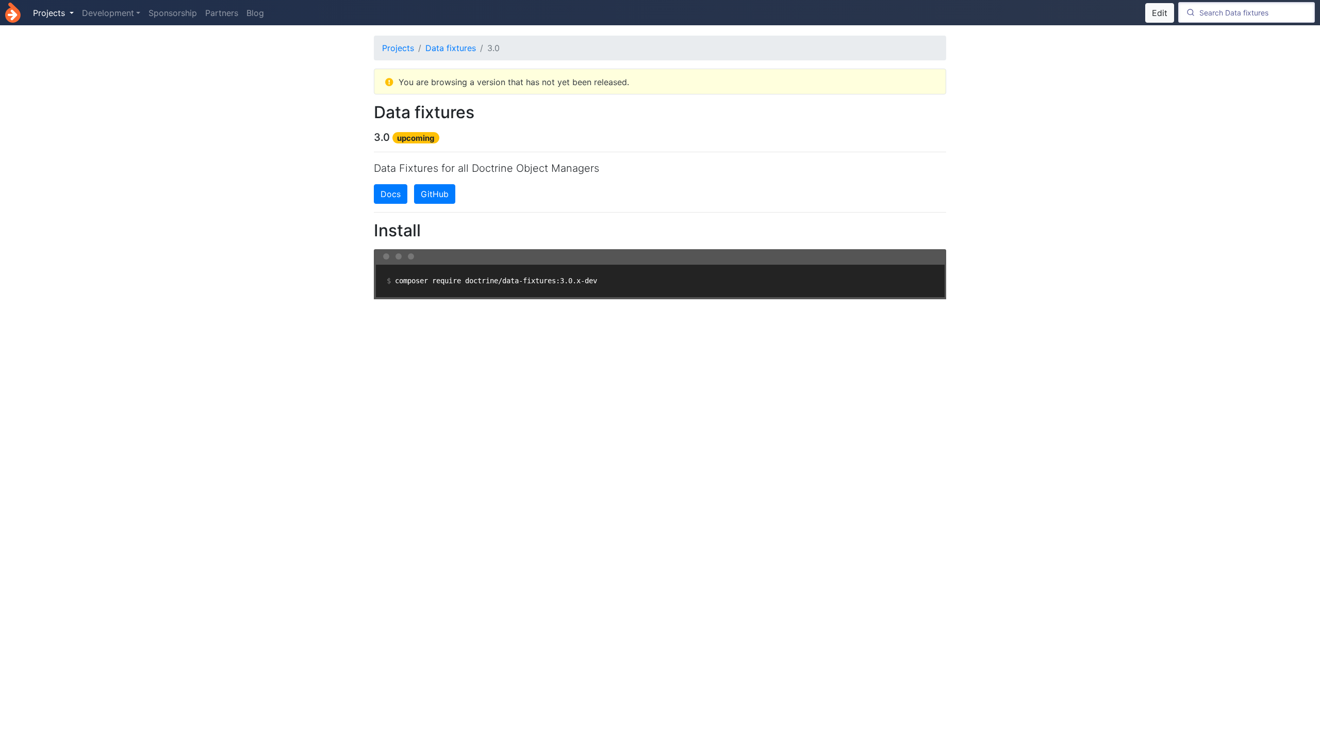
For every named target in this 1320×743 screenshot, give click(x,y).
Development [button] (108, 13)
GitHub (435, 194)
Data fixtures (450, 48)
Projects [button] (50, 13)
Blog (255, 13)
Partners (221, 13)
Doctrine (13, 12)
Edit (1159, 13)
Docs (391, 194)
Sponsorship (172, 13)
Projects (398, 48)
